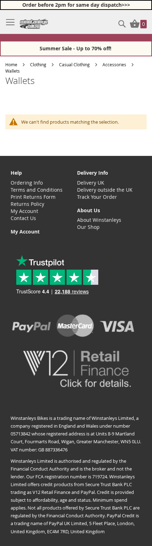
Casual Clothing (74, 64)
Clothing (38, 64)
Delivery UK (90, 182)
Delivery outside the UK (105, 189)
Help (16, 172)
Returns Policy (27, 204)
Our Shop (88, 227)
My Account (24, 211)
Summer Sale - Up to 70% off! (76, 48)
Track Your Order (97, 196)
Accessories (114, 64)
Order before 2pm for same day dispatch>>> (76, 4)
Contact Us (23, 218)
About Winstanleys (99, 219)
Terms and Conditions (37, 189)
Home (11, 64)
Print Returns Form (33, 196)
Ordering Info (27, 182)
